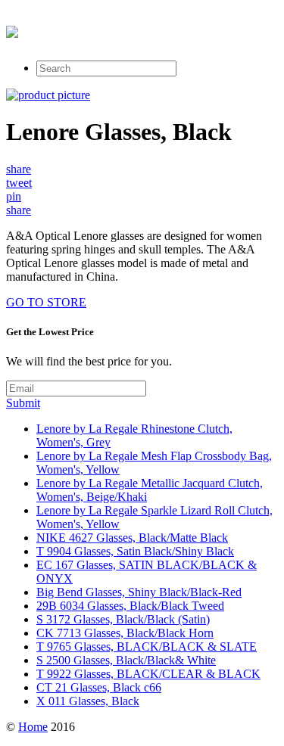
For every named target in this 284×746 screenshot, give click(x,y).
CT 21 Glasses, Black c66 (98, 687)
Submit (23, 402)
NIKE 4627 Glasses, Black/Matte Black (132, 537)
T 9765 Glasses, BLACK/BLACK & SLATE (146, 646)
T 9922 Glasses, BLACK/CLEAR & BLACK (148, 673)
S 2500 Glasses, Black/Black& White (126, 660)
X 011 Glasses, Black (87, 701)
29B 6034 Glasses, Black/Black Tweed (130, 605)
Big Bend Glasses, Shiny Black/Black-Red (139, 592)
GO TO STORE (46, 302)
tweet (19, 182)
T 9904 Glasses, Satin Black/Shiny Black (135, 551)
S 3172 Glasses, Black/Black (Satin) (123, 619)
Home (33, 726)
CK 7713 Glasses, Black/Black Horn (125, 632)
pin (13, 196)
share (18, 169)
